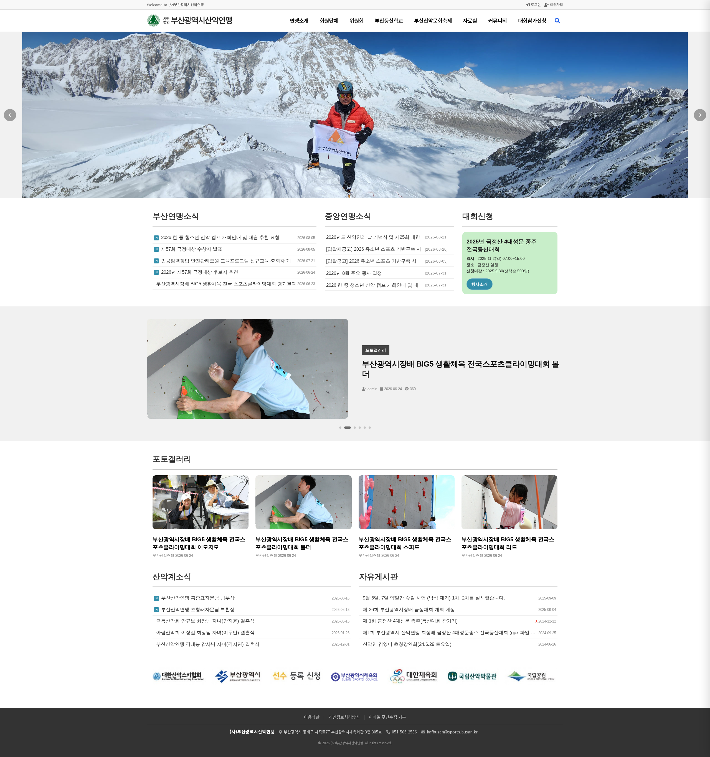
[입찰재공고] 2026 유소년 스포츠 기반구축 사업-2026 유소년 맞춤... (373, 249)
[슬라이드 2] (345, 427)
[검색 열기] (557, 20)
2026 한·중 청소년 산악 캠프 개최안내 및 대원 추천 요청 (372, 285)
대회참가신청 (532, 20)
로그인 (535, 4)
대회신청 (479, 284)
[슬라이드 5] (365, 427)
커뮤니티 (497, 20)
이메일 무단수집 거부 (387, 717)
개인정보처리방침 (344, 717)
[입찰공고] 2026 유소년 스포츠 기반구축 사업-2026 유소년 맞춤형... (371, 261)
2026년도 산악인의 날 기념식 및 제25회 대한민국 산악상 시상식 (373, 237)
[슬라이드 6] (370, 427)
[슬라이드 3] (352, 427)
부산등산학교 (389, 20)
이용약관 (312, 717)
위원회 (356, 20)
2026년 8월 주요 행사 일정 (354, 273)
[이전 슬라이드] (10, 115)
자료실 (470, 20)
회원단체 (329, 20)
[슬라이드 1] (340, 427)
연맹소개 (299, 20)
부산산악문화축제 (433, 20)
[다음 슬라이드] (700, 115)
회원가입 (556, 4)
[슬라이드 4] (360, 427)
